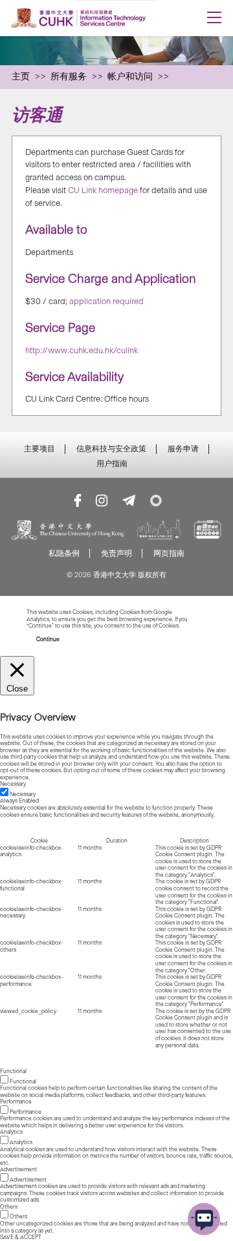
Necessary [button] (13, 784)
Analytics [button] (11, 1132)
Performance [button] (16, 1101)
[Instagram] (101, 500)
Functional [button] (13, 1071)
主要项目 (39, 448)
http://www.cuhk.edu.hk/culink (81, 350)
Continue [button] (48, 639)
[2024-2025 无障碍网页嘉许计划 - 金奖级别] (207, 531)
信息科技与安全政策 (111, 448)
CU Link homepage (103, 190)
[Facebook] (77, 500)
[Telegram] (128, 500)
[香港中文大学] (68, 531)
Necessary (23, 794)
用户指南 (112, 463)
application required (106, 301)
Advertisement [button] (18, 1169)
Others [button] (8, 1207)
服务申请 (183, 448)
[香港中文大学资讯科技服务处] (95, 18)
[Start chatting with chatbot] (204, 1219)
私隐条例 (64, 553)
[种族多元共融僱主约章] (159, 531)
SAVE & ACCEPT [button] (20, 1237)
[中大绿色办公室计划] (156, 500)
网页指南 (168, 553)
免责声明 (116, 553)
